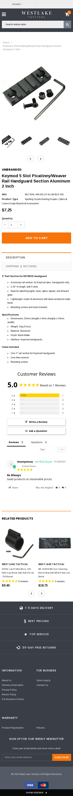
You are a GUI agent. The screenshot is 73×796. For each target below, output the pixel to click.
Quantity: (7, 218)
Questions (36, 442)
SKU (4, 194)
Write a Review (38, 422)
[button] (58, 487)
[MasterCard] (43, 786)
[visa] (30, 786)
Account (16, 4)
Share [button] (14, 487)
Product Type (10, 199)
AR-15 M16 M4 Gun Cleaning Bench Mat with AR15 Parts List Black (54, 573)
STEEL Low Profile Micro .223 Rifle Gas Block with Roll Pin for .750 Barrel (18, 573)
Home (6, 42)
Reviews (14, 442)
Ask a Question (38, 431)
